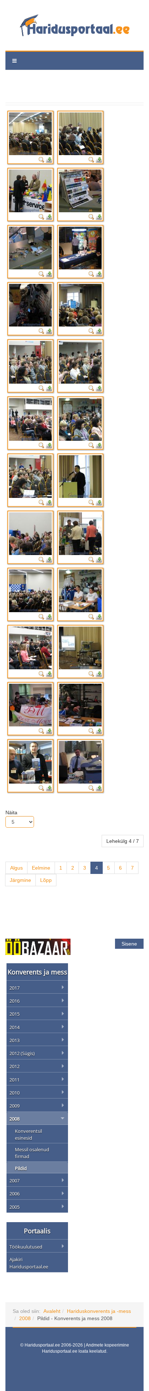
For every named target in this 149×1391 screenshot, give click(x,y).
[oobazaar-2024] (38, 946)
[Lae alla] (49, 159)
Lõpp (46, 880)
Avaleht (51, 1311)
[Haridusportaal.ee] (74, 25)
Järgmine (20, 880)
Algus (16, 868)
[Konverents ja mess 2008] (30, 133)
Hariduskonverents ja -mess (99, 1311)
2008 (25, 1318)
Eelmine (41, 868)
